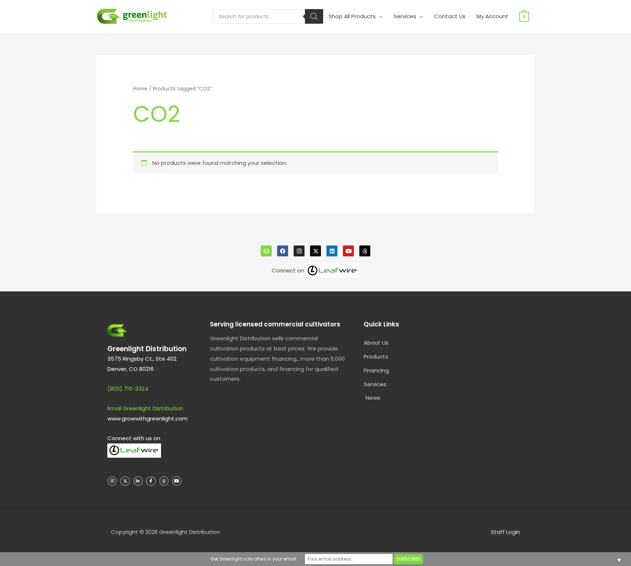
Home (140, 88)
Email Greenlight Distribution (145, 408)
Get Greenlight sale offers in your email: (253, 559)
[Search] (314, 16)
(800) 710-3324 (127, 388)
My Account (492, 16)
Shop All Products (352, 16)
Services (405, 16)
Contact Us (450, 16)
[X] (315, 250)
